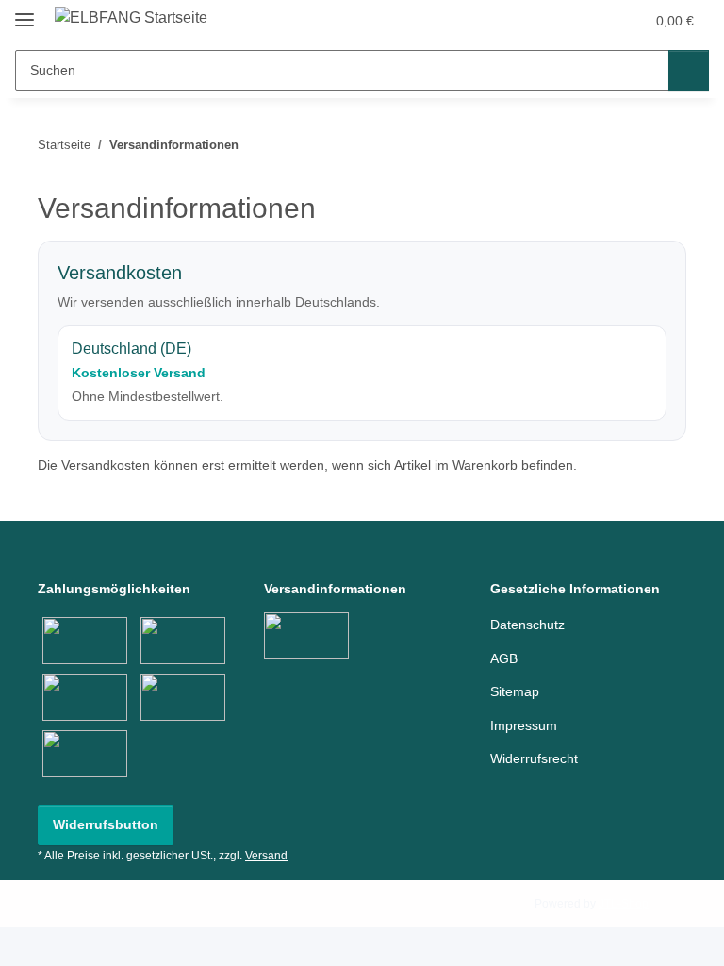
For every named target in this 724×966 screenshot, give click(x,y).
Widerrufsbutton (105, 824)
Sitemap (514, 691)
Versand (266, 855)
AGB (504, 658)
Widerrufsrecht (534, 758)
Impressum (523, 725)
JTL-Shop (624, 903)
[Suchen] (688, 70)
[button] (555, 21)
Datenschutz (527, 624)
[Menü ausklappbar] (24, 12)
